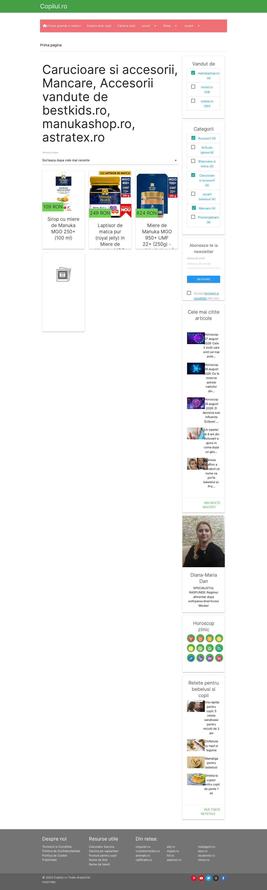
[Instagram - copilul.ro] (216, 878)
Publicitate (49, 860)
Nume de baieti (99, 864)
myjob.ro (173, 851)
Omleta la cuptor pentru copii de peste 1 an (211, 784)
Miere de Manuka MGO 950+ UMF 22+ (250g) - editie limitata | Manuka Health (157, 244)
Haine (53, 38)
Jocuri (149, 25)
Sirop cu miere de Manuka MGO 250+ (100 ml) (63, 228)
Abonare (204, 279)
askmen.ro (174, 860)
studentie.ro (206, 855)
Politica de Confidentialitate (61, 851)
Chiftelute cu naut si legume (211, 745)
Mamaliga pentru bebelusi (211, 763)
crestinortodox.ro (148, 851)
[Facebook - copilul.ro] (223, 878)
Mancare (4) (207, 208)
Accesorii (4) (207, 138)
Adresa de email (196, 258)
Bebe (170, 25)
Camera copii (126, 26)
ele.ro (171, 847)
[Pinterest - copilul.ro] (194, 878)
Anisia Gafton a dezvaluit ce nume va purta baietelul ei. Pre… (211, 473)
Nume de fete (98, 860)
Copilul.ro (53, 6)
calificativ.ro (144, 860)
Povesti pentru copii (103, 855)
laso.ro (202, 851)
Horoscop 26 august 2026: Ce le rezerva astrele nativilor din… (211, 378)
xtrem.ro (204, 860)
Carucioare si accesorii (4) (207, 180)
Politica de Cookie (54, 855)
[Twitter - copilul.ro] (208, 878)
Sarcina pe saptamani (103, 851)
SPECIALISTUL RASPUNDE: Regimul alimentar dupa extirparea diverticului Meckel (203, 596)
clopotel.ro (143, 847)
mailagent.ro (206, 847)
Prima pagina (51, 45)
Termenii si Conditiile (57, 847)
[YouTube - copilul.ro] (201, 878)
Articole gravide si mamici (63, 26)
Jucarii (192, 25)
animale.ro (143, 855)
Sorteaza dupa (50, 152)
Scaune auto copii (99, 26)
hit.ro (170, 855)
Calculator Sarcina (101, 847)
